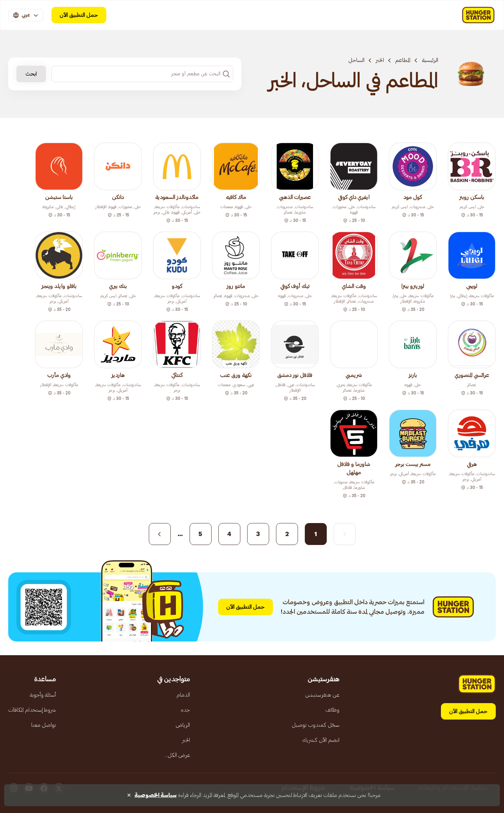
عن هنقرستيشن (322, 695)
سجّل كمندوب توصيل (315, 725)
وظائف (332, 710)
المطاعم (402, 60)
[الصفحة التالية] (160, 534)
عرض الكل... (177, 755)
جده (185, 710)
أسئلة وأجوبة (43, 695)
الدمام (183, 695)
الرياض (183, 725)
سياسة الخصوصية (155, 795)
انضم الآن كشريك (320, 740)
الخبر (380, 60)
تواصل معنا (43, 725)
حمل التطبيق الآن (79, 15)
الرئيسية (430, 60)
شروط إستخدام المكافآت (32, 710)
